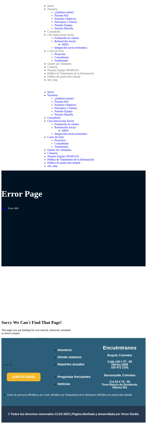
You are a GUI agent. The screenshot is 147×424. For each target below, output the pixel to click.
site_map (52, 79)
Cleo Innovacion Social (60, 34)
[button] (73, 86)
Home (4, 208)
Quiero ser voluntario (59, 63)
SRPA (65, 44)
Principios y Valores (65, 21)
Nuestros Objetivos (65, 18)
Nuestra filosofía (63, 28)
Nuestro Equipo (63, 25)
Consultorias (61, 57)
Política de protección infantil (63, 76)
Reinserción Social (65, 41)
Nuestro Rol (61, 15)
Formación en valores (66, 38)
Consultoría (53, 31)
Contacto (52, 66)
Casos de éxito (55, 50)
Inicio (50, 5)
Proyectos (60, 54)
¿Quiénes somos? (64, 12)
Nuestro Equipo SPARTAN (63, 70)
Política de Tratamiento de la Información (70, 73)
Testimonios (61, 60)
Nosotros (52, 9)
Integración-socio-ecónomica (70, 47)
